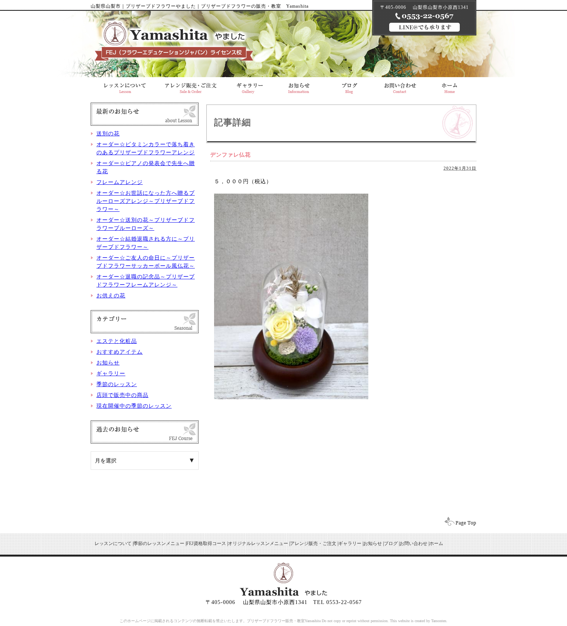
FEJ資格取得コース (206, 543)
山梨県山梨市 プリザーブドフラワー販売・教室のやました (450, 86)
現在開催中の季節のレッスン (134, 406)
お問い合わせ (413, 543)
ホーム (436, 543)
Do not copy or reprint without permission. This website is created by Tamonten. (384, 621)
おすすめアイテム (119, 352)
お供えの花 (110, 296)
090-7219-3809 (424, 16)
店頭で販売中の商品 (122, 395)
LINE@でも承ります (424, 27)
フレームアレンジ (119, 182)
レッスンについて (124, 86)
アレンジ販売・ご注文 (190, 86)
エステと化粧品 (116, 341)
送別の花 (108, 134)
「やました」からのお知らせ (298, 86)
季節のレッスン (116, 384)
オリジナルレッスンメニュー (258, 543)
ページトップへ (457, 522)
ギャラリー (248, 86)
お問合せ (400, 86)
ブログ (349, 86)
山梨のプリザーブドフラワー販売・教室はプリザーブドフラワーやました (174, 41)
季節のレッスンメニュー (158, 543)
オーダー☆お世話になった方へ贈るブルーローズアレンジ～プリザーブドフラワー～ (145, 201)
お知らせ (108, 363)
